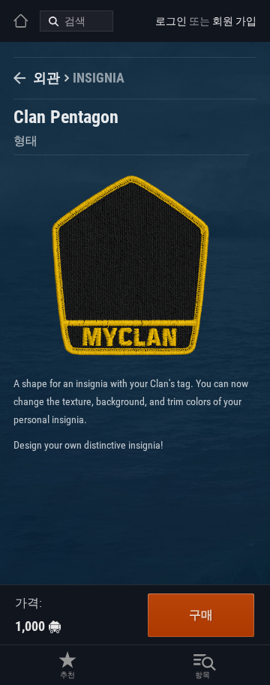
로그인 (171, 21)
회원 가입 (234, 21)
